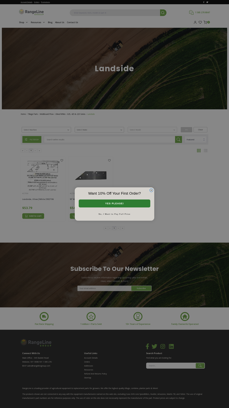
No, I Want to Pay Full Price (114, 214)
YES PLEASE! (114, 203)
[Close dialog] (151, 190)
